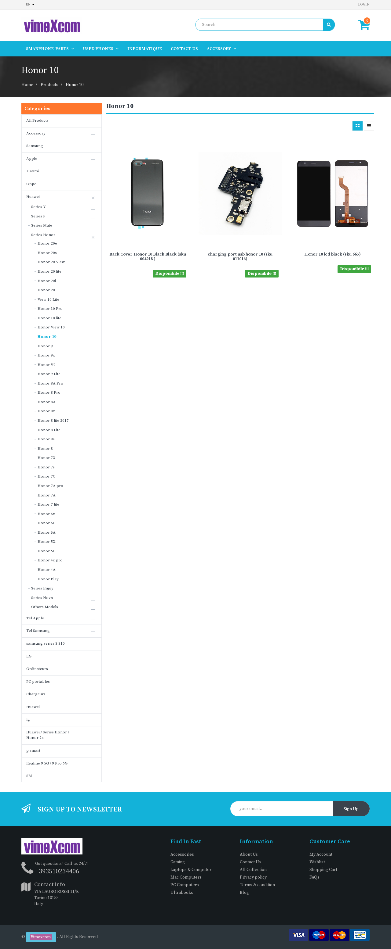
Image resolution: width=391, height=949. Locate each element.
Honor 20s (47, 252)
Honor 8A (47, 401)
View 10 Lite (48, 299)
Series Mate (41, 225)
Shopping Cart (323, 869)
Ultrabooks (181, 892)
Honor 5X (46, 541)
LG (28, 656)
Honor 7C (46, 476)
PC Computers (184, 885)
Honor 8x (46, 411)
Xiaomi (32, 171)
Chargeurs (36, 694)
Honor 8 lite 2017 (53, 420)
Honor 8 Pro (49, 392)
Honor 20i (47, 280)
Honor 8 (45, 448)
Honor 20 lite (49, 271)
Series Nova (42, 597)
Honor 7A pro (50, 485)
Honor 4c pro (50, 560)
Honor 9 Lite (49, 373)
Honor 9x (46, 355)
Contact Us (250, 862)
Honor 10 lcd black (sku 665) (332, 254)
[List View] (369, 126)
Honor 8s (46, 439)
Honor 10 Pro (50, 308)
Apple (31, 158)
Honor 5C (46, 551)
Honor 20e (47, 243)
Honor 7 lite (48, 504)
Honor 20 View (51, 262)
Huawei (33, 196)
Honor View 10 (51, 327)
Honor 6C (46, 523)
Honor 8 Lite (49, 430)
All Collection (253, 869)
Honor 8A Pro (50, 383)
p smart (33, 750)
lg (28, 719)
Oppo (31, 183)
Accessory (36, 133)
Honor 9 (45, 346)
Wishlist (317, 862)
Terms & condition (257, 885)
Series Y (38, 206)
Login (364, 4)
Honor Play (48, 579)
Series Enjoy (42, 588)
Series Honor (43, 234)
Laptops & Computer (190, 869)
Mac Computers (186, 877)
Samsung (34, 145)
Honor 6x (46, 513)
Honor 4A (47, 569)
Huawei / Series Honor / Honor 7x (47, 735)
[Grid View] (357, 126)
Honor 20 (46, 290)
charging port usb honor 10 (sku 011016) (240, 257)
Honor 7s (46, 467)
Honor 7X (46, 457)
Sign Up (351, 809)
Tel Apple (35, 618)
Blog (244, 892)
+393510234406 (57, 871)
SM (29, 775)
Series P (38, 216)
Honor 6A (47, 532)
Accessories (182, 854)
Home (27, 85)
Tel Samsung (38, 630)
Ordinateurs (37, 668)
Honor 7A (47, 495)
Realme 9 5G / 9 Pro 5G (47, 763)
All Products (37, 120)
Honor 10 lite (49, 318)
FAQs (314, 877)
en (28, 4)
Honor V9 (47, 364)
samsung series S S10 (45, 643)
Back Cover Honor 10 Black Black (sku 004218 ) (147, 257)
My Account (320, 854)
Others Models (44, 606)
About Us (249, 854)
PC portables (38, 681)
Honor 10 (74, 85)
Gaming (177, 862)
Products (49, 85)
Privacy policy (253, 877)
